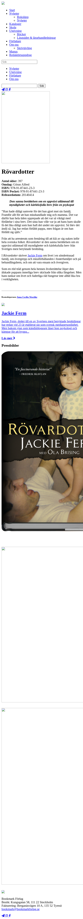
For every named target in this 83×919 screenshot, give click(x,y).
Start (12, 10)
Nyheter (14, 13)
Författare (15, 41)
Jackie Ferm (35, 255)
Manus (13, 51)
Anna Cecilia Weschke (27, 297)
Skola (12, 27)
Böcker (21, 34)
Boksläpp (23, 17)
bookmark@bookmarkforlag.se (21, 909)
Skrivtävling (24, 48)
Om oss (14, 44)
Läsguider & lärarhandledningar (36, 37)
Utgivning (15, 30)
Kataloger (15, 24)
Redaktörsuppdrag (20, 55)
